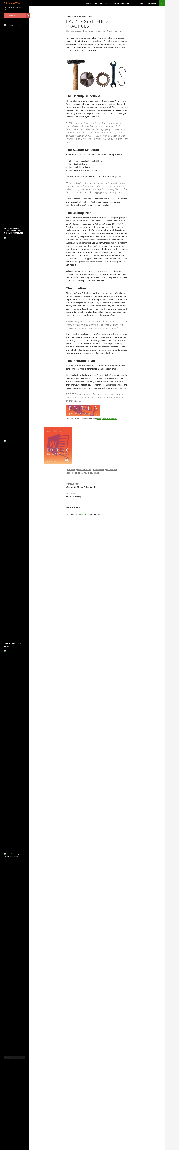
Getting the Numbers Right (147, 3)
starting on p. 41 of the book (107, 419)
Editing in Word (12, 3)
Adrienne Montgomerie (95, 31)
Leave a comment (116, 31)
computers (98, 470)
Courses (88, 3)
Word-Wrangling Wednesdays (121, 3)
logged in (82, 514)
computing (111, 470)
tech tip (95, 473)
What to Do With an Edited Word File (82, 485)
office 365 (72, 473)
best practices (84, 470)
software (84, 473)
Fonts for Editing (73, 495)
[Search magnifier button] (28, 15)
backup (71, 470)
